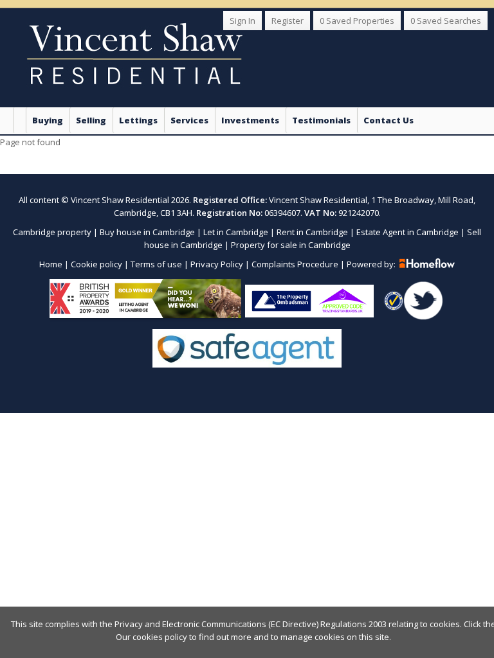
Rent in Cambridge (312, 232)
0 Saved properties (357, 20)
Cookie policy (96, 264)
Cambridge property (52, 232)
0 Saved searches (445, 20)
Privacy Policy (216, 264)
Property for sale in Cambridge (291, 245)
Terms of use (156, 264)
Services (189, 120)
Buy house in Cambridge (147, 232)
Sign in (242, 20)
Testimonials (321, 120)
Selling (91, 120)
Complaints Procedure (295, 264)
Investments (250, 120)
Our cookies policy (152, 637)
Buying (47, 120)
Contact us (388, 120)
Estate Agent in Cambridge (407, 232)
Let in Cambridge (235, 232)
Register (287, 20)
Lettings (138, 120)
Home (50, 264)
